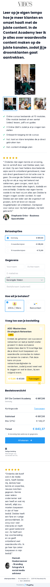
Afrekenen (23, 440)
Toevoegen (33, 378)
